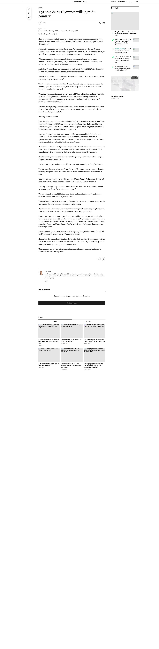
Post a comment (72, 303)
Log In (136, 1)
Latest (55, 321)
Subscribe (113, 1)
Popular (88, 321)
